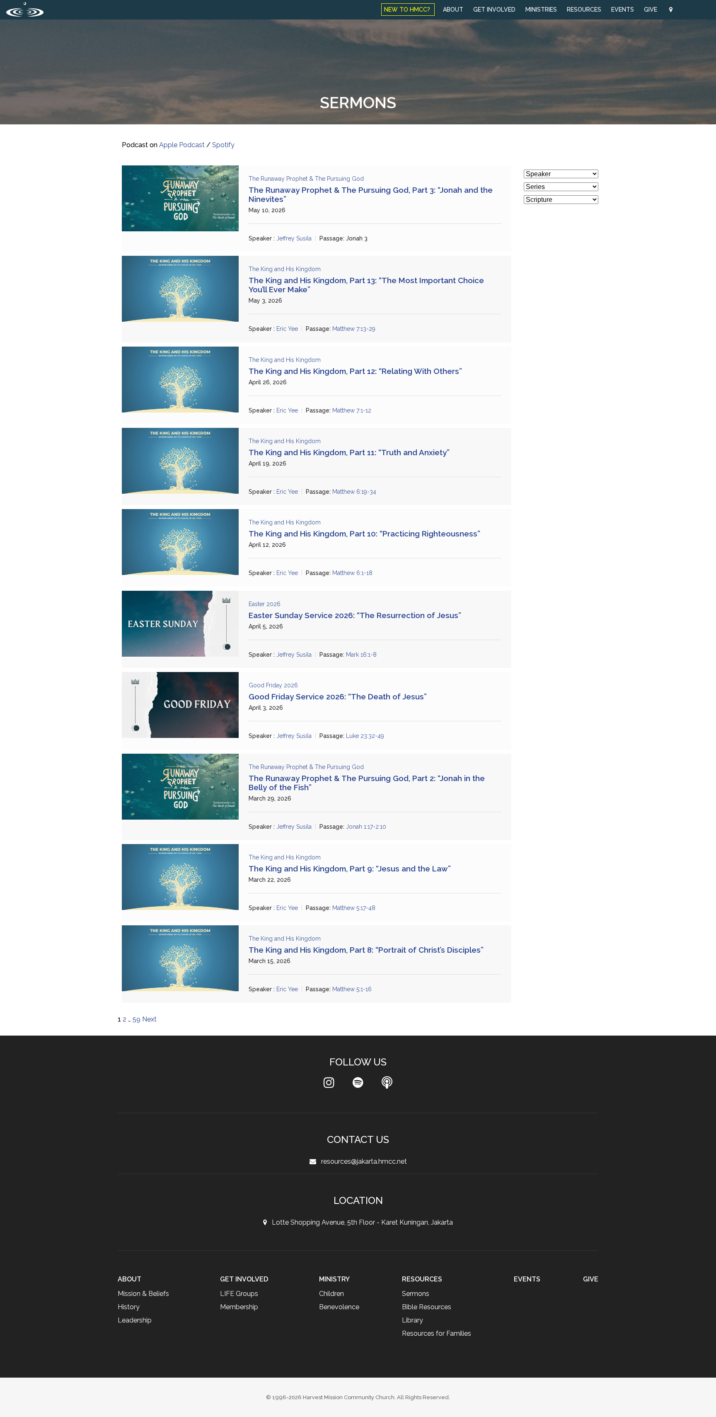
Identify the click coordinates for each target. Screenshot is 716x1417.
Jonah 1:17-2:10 (368, 826)
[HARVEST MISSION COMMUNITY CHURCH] (25, 9)
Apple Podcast (182, 145)
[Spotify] (358, 1085)
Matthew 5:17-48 (356, 908)
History (129, 1307)
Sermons (416, 1294)
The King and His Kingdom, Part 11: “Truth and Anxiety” (349, 452)
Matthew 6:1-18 (355, 573)
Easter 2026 (265, 604)
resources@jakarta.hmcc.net (361, 1161)
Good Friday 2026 (273, 685)
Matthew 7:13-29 (356, 329)
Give (651, 9)
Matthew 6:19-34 (357, 491)
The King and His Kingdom (285, 269)
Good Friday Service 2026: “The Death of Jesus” (338, 696)
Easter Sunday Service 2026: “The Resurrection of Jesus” (355, 615)
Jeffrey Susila (294, 238)
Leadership (135, 1320)
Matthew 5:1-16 (354, 989)
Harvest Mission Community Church (348, 1397)
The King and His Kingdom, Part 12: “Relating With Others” (355, 371)
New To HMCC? (408, 9)
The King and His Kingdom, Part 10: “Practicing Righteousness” (364, 533)
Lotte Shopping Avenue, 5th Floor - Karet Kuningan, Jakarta (360, 1222)
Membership (239, 1307)
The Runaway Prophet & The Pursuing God (309, 178)
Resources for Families (437, 1333)
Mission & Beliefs (144, 1294)
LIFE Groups (239, 1294)
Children (331, 1294)
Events (622, 9)
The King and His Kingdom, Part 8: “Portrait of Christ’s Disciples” (366, 949)
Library (412, 1320)
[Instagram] (329, 1085)
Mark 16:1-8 (364, 654)
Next (149, 1019)
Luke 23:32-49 (367, 736)
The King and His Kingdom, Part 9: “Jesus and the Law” (350, 868)
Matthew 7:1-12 (354, 410)
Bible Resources (427, 1307)
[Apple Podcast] (387, 1085)
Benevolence (339, 1307)
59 (136, 1019)
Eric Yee (287, 329)
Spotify (224, 145)
